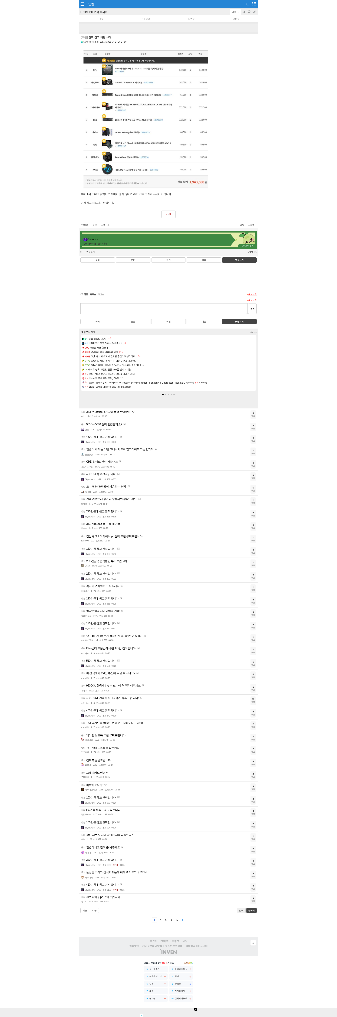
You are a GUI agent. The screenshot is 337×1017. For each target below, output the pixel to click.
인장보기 (90, 252)
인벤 (91, 4)
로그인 (153, 941)
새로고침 (252, 294)
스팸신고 (105, 225)
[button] (163, 394)
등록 (252, 308)
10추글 (191, 18)
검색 (241, 910)
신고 (95, 225)
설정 (184, 941)
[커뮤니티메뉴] (82, 4)
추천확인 (85, 225)
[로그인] (248, 4)
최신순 (101, 294)
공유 (242, 225)
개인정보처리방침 (152, 945)
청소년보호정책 (173, 945)
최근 (85, 910)
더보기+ (253, 332)
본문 (133, 260)
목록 (97, 260)
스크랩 (251, 225)
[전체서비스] (254, 4)
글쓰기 (255, 12)
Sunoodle (88, 42)
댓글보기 (239, 321)
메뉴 (82, 252)
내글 (101, 18)
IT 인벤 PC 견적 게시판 (94, 12)
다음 (204, 260)
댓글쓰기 (239, 260)
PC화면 (164, 941)
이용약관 (134, 945)
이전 (168, 260)
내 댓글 (146, 18)
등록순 (93, 294)
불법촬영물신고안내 (197, 945)
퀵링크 (175, 941)
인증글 (236, 18)
